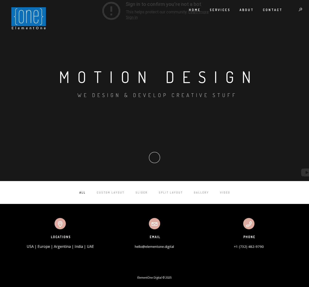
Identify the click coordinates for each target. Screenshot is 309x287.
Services (220, 10)
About (247, 10)
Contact (273, 10)
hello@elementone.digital (154, 246)
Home (195, 10)
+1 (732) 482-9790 (249, 246)
